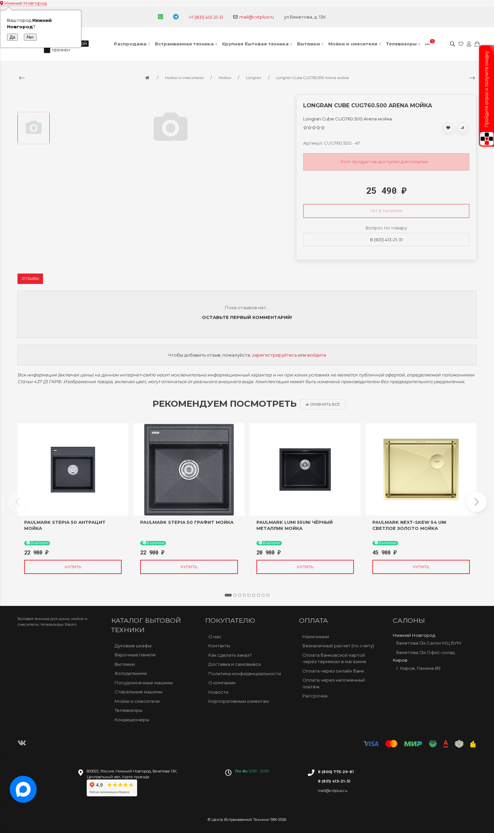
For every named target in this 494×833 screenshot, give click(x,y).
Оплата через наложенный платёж (333, 683)
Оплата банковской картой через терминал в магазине (334, 658)
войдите (316, 355)
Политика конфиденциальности (244, 673)
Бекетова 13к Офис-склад (425, 652)
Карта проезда (135, 776)
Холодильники (131, 673)
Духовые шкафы (133, 645)
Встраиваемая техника (184, 43)
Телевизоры (401, 43)
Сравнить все (325, 404)
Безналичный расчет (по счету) (338, 645)
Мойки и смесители (352, 43)
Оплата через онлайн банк (333, 671)
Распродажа (130, 43)
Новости (218, 692)
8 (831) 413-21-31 (386, 239)
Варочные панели (135, 654)
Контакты (219, 645)
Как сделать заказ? (230, 655)
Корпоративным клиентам (238, 701)
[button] (228, 595)
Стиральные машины (138, 691)
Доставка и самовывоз (234, 664)
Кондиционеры (132, 719)
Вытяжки (308, 43)
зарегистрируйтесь (274, 355)
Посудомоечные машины (144, 682)
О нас (214, 636)
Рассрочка (314, 695)
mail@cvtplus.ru (256, 17)
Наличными (315, 636)
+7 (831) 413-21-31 (206, 17)
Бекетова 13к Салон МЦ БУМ (428, 643)
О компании (222, 682)
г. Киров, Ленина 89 (418, 668)
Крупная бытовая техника (255, 43)
